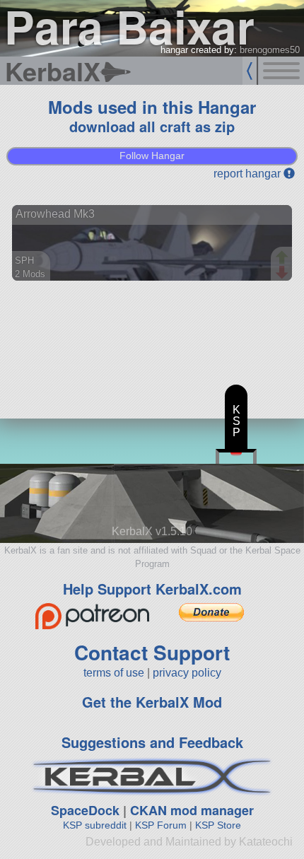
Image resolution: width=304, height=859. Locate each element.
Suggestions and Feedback (152, 742)
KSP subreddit (95, 825)
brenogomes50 (270, 50)
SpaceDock (85, 810)
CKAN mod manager (192, 810)
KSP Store (218, 825)
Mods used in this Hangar (152, 107)
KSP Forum (161, 825)
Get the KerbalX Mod (152, 701)
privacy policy (187, 673)
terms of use (113, 673)
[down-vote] (283, 273)
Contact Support (152, 652)
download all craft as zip (152, 126)
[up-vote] (283, 259)
